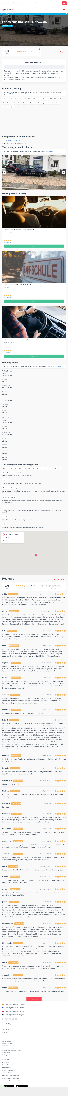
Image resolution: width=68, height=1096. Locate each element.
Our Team (5, 1032)
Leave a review (34, 999)
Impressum (5, 1045)
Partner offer (7, 1067)
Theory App (6, 1073)
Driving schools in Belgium (15, 1015)
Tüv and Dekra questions (11, 1081)
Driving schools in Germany (16, 1004)
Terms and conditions (8, 1048)
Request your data (7, 1043)
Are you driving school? (7, 14)
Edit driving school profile (19, 94)
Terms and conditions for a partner (11, 1050)
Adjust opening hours (55, 366)
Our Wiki (5, 1062)
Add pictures (49, 151)
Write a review (34, 52)
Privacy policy (6, 1052)
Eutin (5, 18)
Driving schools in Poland (15, 1011)
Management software (10, 1078)
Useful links (6, 1065)
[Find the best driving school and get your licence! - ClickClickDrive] (8, 9)
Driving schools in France (15, 1008)
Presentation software (10, 1075)
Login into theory (58, 52)
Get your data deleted (8, 1041)
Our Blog (5, 1059)
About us (5, 1030)
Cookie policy (24, 3)
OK (64, 3)
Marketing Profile (8, 1070)
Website (5, 541)
